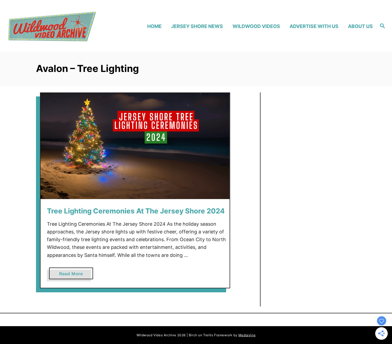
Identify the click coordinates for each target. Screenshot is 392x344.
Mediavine (246, 335)
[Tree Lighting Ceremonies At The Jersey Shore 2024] (135, 146)
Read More (73, 275)
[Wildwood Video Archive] (51, 26)
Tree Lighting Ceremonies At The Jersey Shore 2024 (136, 211)
